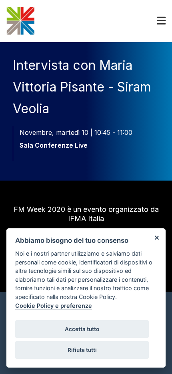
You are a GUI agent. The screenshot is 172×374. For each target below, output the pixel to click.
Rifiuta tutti (82, 350)
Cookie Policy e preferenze (53, 305)
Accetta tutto (82, 329)
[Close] (157, 237)
